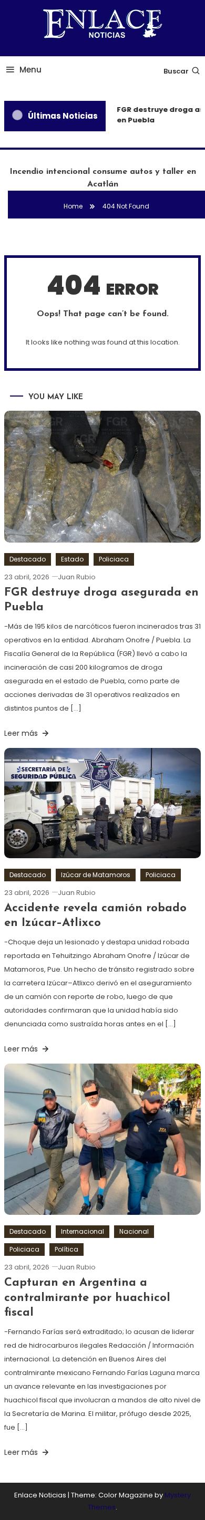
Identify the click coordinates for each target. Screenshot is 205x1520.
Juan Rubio (77, 577)
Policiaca (114, 559)
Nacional (134, 1231)
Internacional (82, 1231)
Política (66, 1249)
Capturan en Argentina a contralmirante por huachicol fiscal (87, 1298)
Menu (30, 69)
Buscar (176, 71)
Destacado (27, 559)
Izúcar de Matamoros (95, 874)
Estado (72, 559)
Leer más (22, 733)
